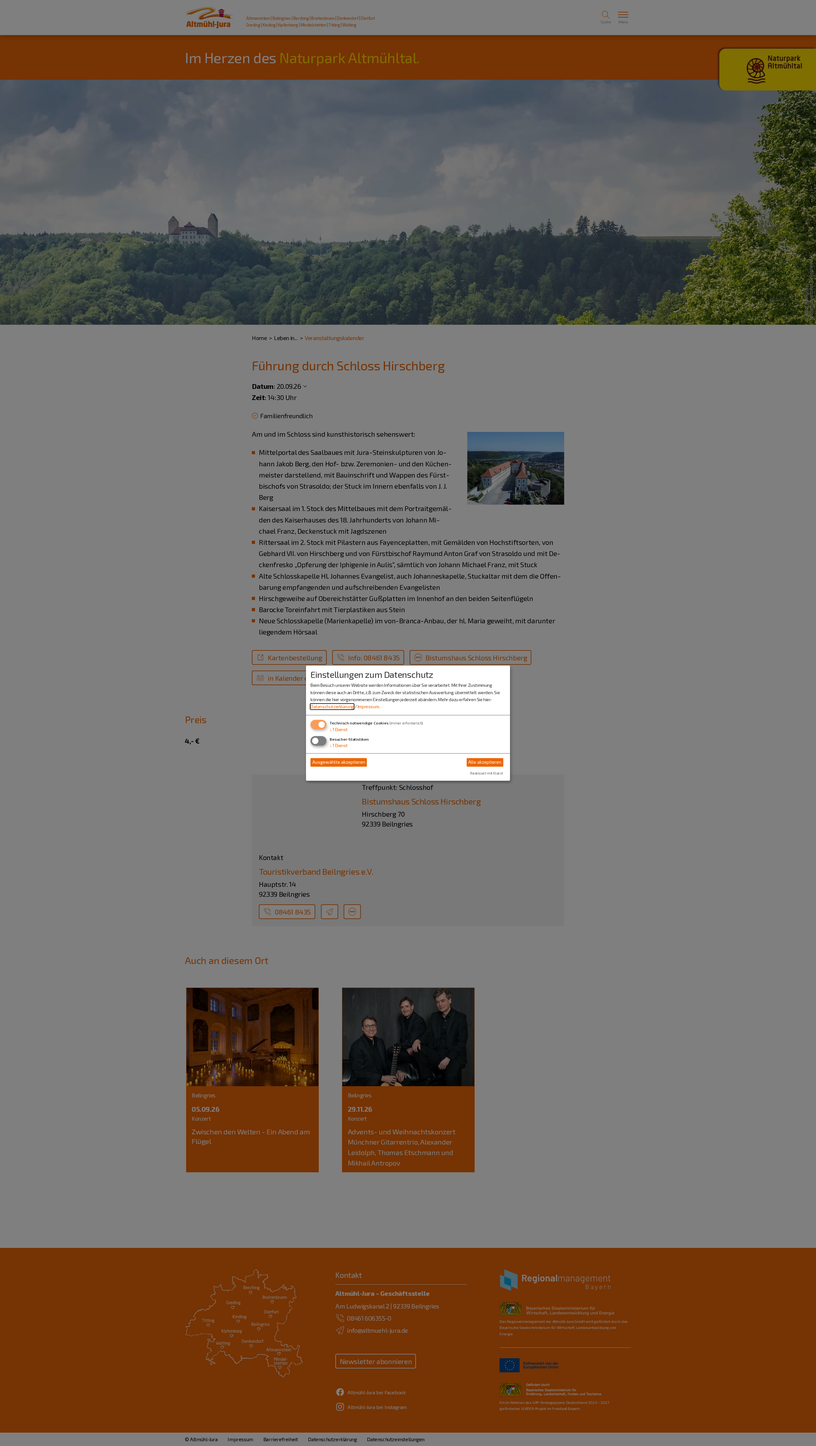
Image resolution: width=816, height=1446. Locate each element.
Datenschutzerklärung (332, 706)
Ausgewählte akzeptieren (338, 762)
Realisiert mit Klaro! (486, 773)
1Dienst (339, 729)
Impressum (368, 706)
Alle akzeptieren (484, 762)
